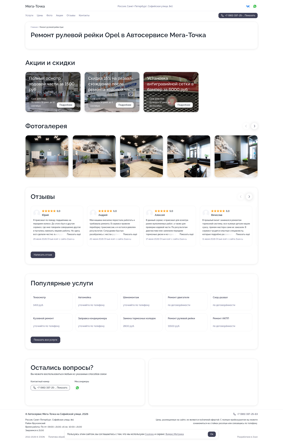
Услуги (29, 15)
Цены (40, 15)
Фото (49, 15)
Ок (211, 434)
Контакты (84, 15)
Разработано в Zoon (247, 437)
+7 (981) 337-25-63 (247, 414)
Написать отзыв (43, 254)
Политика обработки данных (62, 437)
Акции (59, 15)
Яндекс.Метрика (174, 434)
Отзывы (71, 15)
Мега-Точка (35, 6)
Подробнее (65, 104)
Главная (34, 27)
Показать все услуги (45, 339)
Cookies (149, 434)
